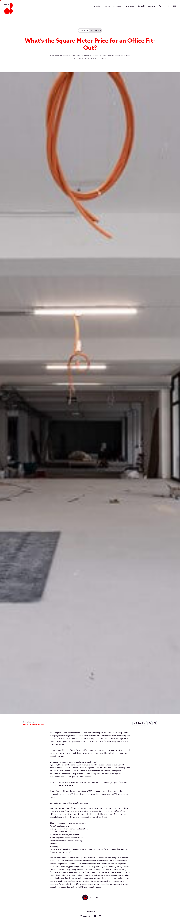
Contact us (151, 6)
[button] (106, 6)
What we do (96, 6)
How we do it (117, 6)
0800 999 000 (170, 6)
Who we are (130, 6)
